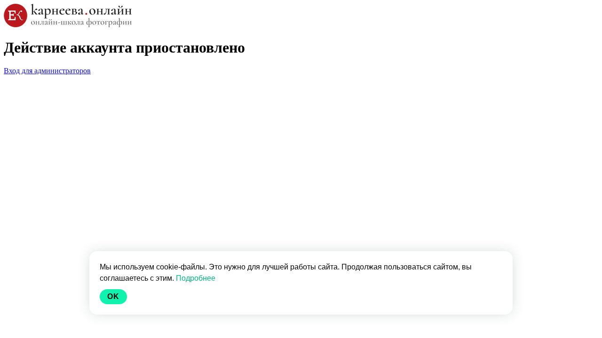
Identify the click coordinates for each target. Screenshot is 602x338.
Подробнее (195, 278)
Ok (113, 296)
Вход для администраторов (47, 71)
